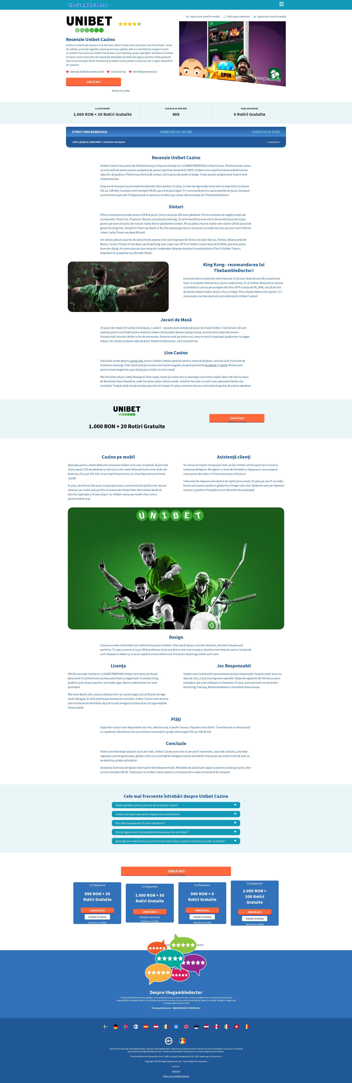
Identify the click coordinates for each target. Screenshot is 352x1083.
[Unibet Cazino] (246, 1026)
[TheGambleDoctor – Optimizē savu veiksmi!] (206, 1026)
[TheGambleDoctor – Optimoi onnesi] (135, 1026)
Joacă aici (97, 910)
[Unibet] (115, 1026)
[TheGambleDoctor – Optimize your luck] (216, 1026)
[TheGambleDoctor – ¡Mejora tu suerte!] (146, 1026)
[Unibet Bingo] (186, 1026)
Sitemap (176, 1071)
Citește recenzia (97, 916)
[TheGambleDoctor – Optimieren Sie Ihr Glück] (236, 1026)
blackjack (210, 365)
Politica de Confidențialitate (176, 1076)
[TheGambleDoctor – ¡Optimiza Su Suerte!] (226, 1026)
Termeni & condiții (121, 90)
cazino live (136, 361)
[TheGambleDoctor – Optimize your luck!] (176, 1026)
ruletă (223, 365)
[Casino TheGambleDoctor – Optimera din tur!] (105, 1026)
